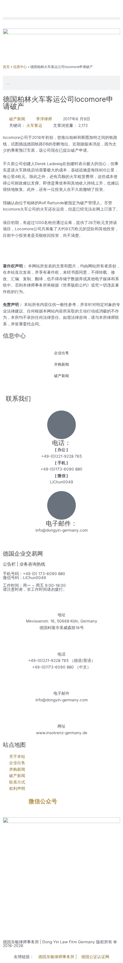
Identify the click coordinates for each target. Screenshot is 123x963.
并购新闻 (61, 364)
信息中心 (20, 67)
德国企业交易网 (23, 553)
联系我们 (18, 398)
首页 (6, 67)
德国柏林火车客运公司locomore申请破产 (58, 103)
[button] (61, 18)
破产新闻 (17, 119)
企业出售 (61, 353)
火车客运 (34, 125)
